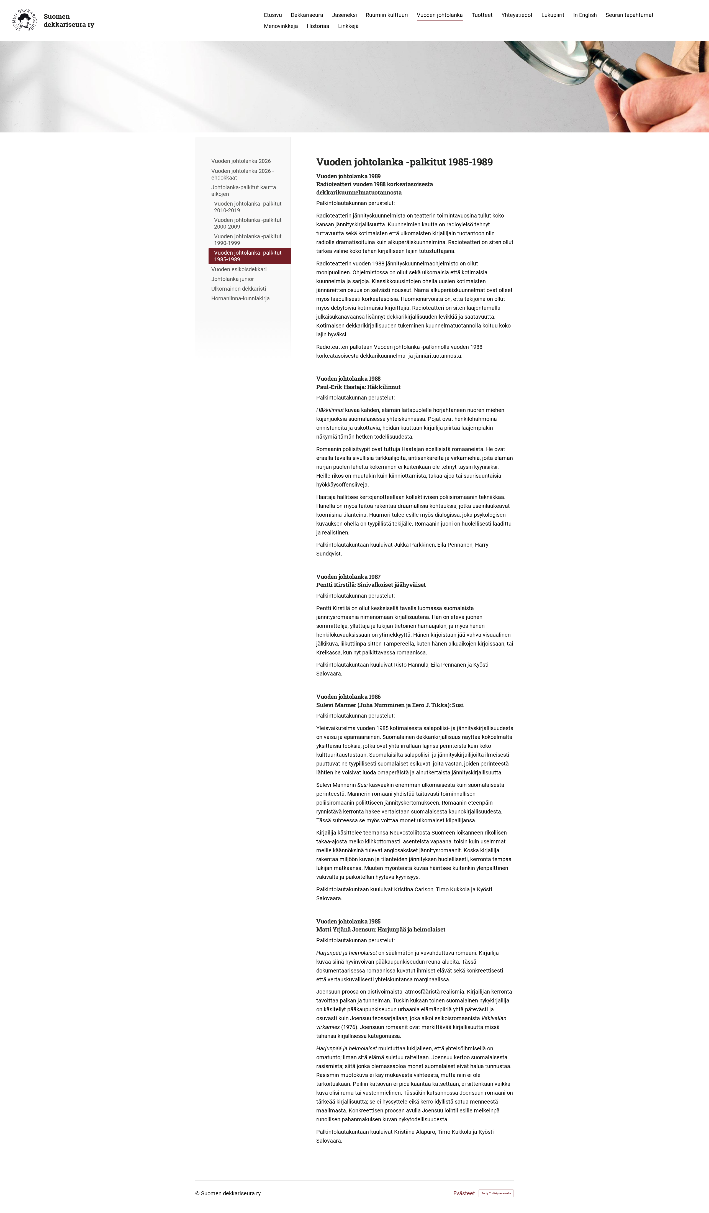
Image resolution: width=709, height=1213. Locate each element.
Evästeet (464, 1193)
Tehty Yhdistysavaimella (496, 1193)
